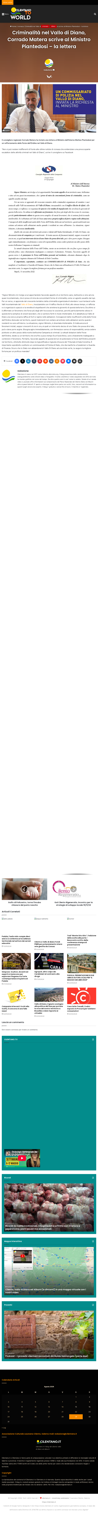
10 (8, 1407)
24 (8, 1417)
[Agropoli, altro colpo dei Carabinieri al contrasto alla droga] (48, 961)
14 (62, 1407)
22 (76, 1412)
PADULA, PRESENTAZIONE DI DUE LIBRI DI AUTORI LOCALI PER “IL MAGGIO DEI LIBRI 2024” (80, 977)
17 (8, 1412)
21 (62, 1412)
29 (76, 1417)
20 (49, 1412)
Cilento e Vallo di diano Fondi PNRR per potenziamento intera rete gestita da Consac (48, 944)
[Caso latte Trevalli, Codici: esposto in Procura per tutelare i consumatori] (81, 996)
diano (53, 26)
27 (49, 1417)
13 (49, 1407)
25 (22, 1417)
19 (35, 1412)
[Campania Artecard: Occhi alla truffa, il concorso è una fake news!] (16, 996)
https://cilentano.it (49, 1502)
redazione (48, 70)
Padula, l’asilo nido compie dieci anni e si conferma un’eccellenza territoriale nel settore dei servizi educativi (16, 940)
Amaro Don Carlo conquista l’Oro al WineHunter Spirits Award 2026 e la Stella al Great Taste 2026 (49, 1)
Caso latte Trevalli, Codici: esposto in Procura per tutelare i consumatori (81, 1008)
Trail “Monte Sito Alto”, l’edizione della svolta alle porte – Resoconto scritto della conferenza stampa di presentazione (81, 940)
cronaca (45, 26)
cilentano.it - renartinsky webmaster (55, 1498)
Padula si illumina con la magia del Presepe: (29, 418)
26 (35, 1417)
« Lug (4, 1428)
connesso (14, 1030)
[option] (49, 417)
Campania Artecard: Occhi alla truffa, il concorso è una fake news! (15, 1008)
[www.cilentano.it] (21, 14)
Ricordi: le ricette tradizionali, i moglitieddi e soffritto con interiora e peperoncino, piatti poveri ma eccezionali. (42, 1227)
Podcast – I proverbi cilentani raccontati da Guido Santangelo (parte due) (46, 1356)
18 (22, 1412)
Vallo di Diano (27, 304)
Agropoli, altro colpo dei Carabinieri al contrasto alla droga (47, 974)
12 (35, 1407)
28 (62, 1417)
